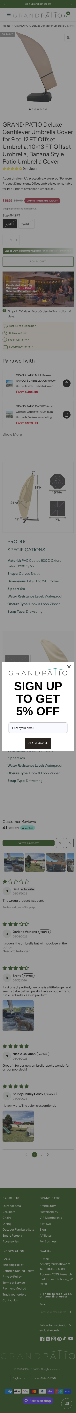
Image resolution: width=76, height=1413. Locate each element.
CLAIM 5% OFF (38, 743)
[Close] (69, 666)
